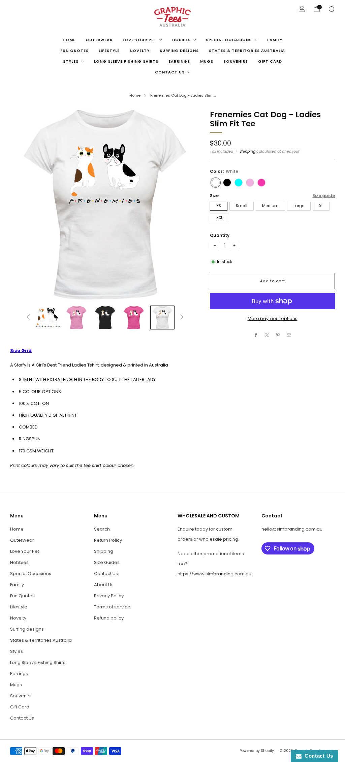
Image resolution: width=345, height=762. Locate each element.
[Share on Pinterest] (278, 335)
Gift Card (270, 61)
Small (241, 206)
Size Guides (107, 562)
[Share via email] (289, 335)
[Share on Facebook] (256, 335)
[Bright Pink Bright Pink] (261, 182)
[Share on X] (267, 335)
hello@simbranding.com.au (291, 529)
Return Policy (108, 540)
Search (102, 529)
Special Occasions (229, 39)
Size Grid (21, 350)
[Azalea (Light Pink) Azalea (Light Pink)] (250, 182)
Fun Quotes (74, 50)
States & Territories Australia (247, 50)
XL (321, 206)
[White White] (215, 182)
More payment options (272, 318)
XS (218, 206)
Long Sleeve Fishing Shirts (126, 61)
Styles (71, 61)
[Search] (331, 9)
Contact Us (170, 72)
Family (274, 39)
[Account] (302, 9)
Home (69, 39)
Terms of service (112, 607)
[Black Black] (227, 182)
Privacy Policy (109, 596)
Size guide (323, 195)
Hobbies (181, 39)
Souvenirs (235, 61)
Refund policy (109, 618)
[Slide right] (182, 317)
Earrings (179, 61)
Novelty (140, 50)
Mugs (206, 61)
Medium (270, 206)
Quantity (219, 235)
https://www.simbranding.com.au (214, 574)
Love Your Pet (140, 39)
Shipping (247, 151)
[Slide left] (28, 317)
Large (298, 206)
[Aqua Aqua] (238, 182)
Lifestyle (109, 50)
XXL (219, 217)
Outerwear (99, 39)
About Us (104, 584)
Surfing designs (179, 50)
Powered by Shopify (257, 750)
